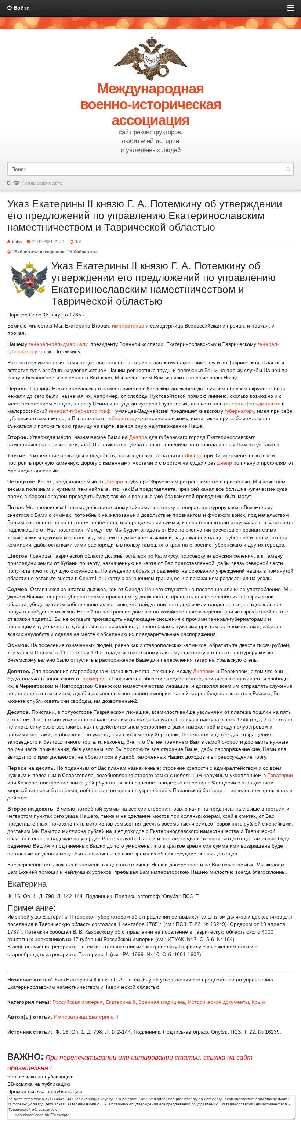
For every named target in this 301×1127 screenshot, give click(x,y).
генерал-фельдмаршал (252, 404)
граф (105, 411)
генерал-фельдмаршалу (58, 344)
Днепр (224, 463)
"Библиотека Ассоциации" (39, 252)
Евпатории (280, 775)
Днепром (204, 671)
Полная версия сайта (42, 183)
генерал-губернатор (73, 411)
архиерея (94, 678)
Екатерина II (120, 1002)
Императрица (70, 1017)
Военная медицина (161, 1002)
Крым (258, 1002)
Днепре (138, 437)
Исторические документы (218, 1002)
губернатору (239, 411)
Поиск (287, 168)
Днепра (194, 455)
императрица (128, 326)
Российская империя (77, 1002)
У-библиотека (84, 252)
